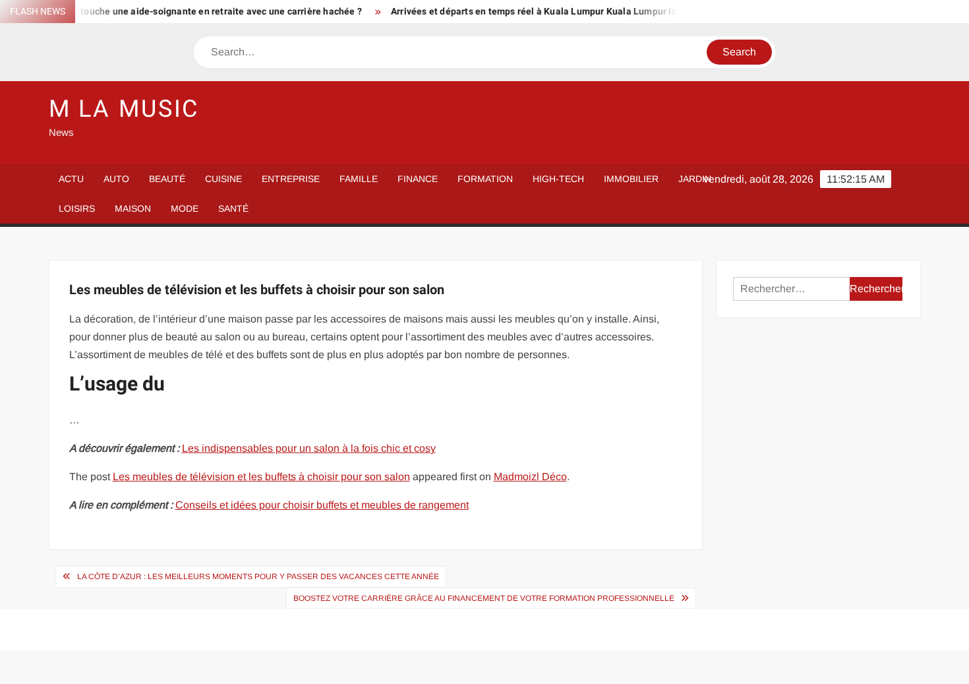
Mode (184, 208)
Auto (116, 178)
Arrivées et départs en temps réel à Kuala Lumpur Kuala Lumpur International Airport (563, 11)
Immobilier (631, 178)
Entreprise (291, 178)
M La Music (124, 109)
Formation (485, 178)
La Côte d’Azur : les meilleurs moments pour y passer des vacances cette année (258, 576)
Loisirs (77, 208)
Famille (358, 178)
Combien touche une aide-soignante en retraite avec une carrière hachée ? (190, 11)
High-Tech (558, 178)
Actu (71, 178)
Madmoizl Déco (530, 476)
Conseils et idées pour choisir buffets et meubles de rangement (322, 505)
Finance (417, 178)
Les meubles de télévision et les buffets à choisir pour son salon (261, 476)
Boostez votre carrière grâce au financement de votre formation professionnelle (483, 598)
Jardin (694, 178)
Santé (233, 208)
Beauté (167, 178)
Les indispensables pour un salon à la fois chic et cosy (309, 448)
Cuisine (223, 178)
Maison (133, 208)
